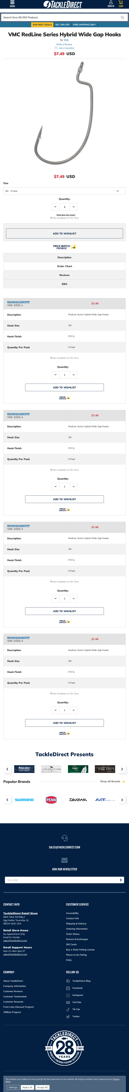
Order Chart (64, 266)
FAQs (69, 960)
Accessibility (72, 913)
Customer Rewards (13, 1001)
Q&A (64, 283)
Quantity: (64, 198)
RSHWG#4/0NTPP (18, 525)
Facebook (77, 988)
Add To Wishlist (64, 233)
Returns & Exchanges (77, 939)
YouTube (76, 1002)
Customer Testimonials (15, 996)
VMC (66, 40)
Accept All (42, 1087)
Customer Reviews (13, 991)
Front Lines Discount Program (18, 1006)
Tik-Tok (76, 1009)
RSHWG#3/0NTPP (18, 414)
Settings (13, 1087)
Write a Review (64, 44)
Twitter (76, 1016)
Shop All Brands (110, 781)
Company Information (14, 986)
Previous (7, 769)
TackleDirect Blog (81, 980)
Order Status (72, 934)
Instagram (77, 995)
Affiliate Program (12, 1012)
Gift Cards (71, 944)
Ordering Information (77, 928)
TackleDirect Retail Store (20, 913)
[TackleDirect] (62, 4)
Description (64, 257)
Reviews (64, 275)
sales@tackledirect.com (15, 940)
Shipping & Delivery (76, 923)
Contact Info (72, 918)
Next (122, 769)
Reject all (27, 1087)
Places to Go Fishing (76, 954)
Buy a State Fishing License (80, 949)
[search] (122, 17)
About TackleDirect (13, 980)
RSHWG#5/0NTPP (18, 637)
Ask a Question (66, 48)
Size (5, 183)
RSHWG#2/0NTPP (18, 302)
